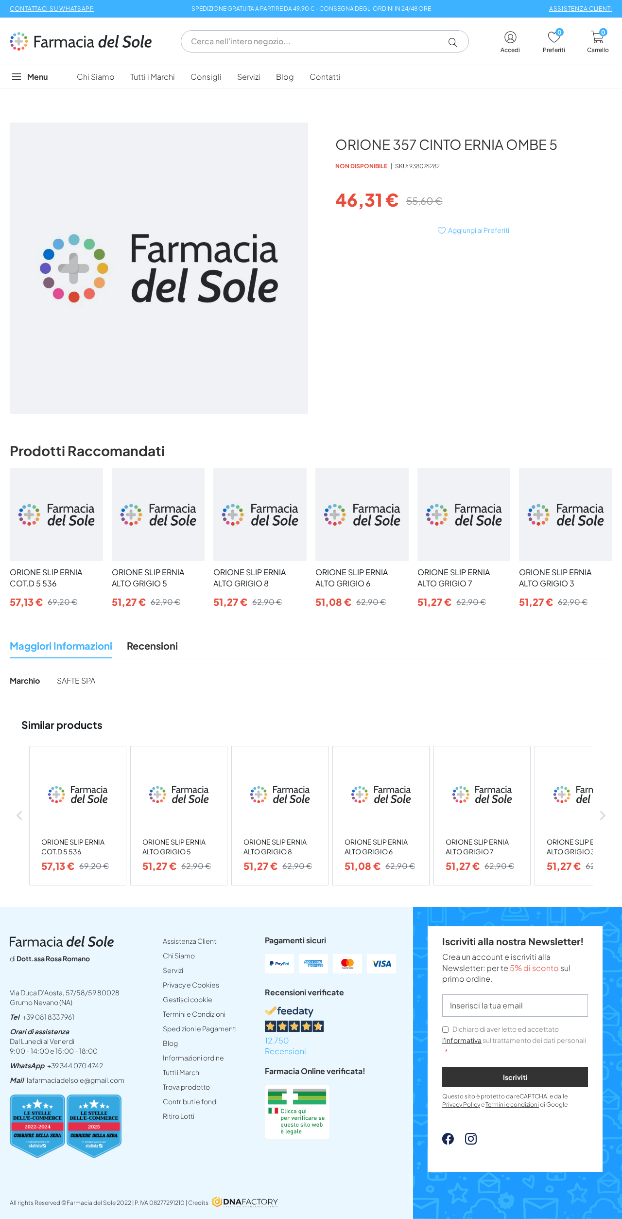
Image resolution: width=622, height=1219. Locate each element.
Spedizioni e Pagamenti (200, 1028)
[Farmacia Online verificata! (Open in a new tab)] (297, 1136)
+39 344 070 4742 (75, 1065)
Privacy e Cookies (191, 984)
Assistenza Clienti (190, 940)
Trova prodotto (186, 1086)
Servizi (173, 970)
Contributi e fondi (190, 1101)
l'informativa (462, 1040)
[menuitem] (96, 76)
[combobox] (325, 41)
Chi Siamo (179, 955)
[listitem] (77, 815)
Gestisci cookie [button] (187, 999)
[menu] (311, 76)
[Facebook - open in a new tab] (448, 1141)
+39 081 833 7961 (48, 1016)
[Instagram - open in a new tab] (466, 1141)
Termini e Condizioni (194, 1013)
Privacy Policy (461, 1104)
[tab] (61, 648)
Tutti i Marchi (182, 1072)
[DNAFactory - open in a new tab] (245, 1202)
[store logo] (85, 41)
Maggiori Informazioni (61, 645)
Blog (170, 1043)
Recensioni (152, 645)
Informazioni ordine (193, 1057)
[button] (456, 42)
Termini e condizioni (512, 1104)
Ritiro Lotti (178, 1116)
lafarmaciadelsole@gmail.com (75, 1080)
